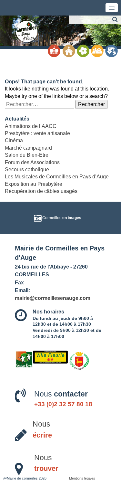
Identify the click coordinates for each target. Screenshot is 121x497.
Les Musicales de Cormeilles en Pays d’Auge (57, 176)
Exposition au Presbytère (33, 184)
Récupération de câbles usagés (41, 191)
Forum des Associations (32, 162)
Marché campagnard (28, 148)
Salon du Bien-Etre (26, 155)
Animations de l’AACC (30, 126)
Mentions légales (82, 478)
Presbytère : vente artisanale (37, 133)
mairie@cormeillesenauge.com (52, 298)
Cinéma (14, 140)
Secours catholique (27, 169)
